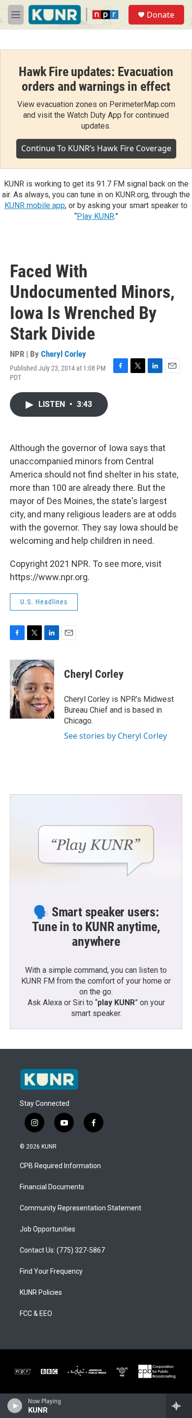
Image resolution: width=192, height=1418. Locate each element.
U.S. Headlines (43, 602)
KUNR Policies (41, 1292)
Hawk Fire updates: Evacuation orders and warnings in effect (96, 79)
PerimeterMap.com (142, 104)
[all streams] (179, 1405)
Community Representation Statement (80, 1208)
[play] (15, 1406)
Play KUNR (95, 216)
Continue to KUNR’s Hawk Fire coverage (96, 148)
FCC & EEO (36, 1313)
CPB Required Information (60, 1166)
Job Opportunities (47, 1229)
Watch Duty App (94, 115)
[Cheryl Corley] (32, 689)
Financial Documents (52, 1187)
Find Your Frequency (51, 1271)
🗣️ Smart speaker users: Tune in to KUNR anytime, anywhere (96, 927)
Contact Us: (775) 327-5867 (62, 1250)
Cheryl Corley (63, 354)
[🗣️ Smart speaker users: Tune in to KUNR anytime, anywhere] (96, 843)
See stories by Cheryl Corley (115, 735)
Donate (160, 14)
